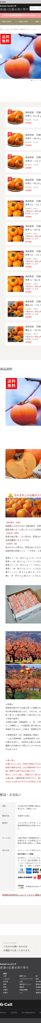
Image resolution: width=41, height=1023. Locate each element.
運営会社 (3, 1012)
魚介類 (5, 981)
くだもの (6, 29)
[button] (31, 80)
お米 (4, 976)
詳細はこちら (31, 809)
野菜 (4, 987)
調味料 (21, 987)
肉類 (4, 984)
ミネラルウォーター (26, 979)
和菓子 (5, 993)
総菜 (37, 979)
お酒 (21, 981)
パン (21, 993)
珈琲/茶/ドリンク (25, 984)
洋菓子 (5, 990)
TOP (1, 29)
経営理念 (14, 1012)
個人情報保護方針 (28, 1012)
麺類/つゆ (22, 976)
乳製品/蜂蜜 (23, 990)
